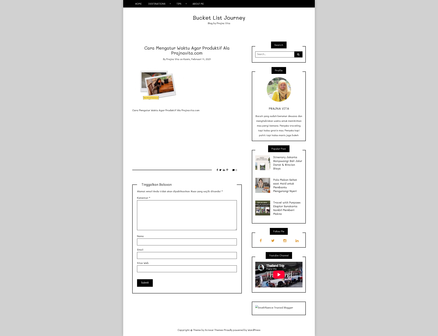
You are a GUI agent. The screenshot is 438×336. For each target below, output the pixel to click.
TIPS (179, 3)
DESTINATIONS (156, 3)
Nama (140, 236)
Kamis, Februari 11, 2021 (197, 59)
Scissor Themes (214, 330)
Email (140, 249)
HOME (138, 3)
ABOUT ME (198, 3)
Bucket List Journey (219, 17)
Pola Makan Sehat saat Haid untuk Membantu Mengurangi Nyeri (285, 185)
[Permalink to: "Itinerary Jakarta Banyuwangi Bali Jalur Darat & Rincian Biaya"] (262, 162)
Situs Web (143, 263)
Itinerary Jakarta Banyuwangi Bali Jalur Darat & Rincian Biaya (287, 162)
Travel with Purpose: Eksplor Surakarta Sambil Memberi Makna (287, 208)
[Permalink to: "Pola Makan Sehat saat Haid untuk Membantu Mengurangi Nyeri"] (262, 185)
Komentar (143, 197)
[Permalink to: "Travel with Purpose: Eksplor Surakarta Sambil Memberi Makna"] (262, 207)
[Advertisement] (187, 138)
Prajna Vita (172, 59)
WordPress (254, 330)
